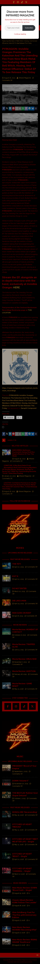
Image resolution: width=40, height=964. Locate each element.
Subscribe (29, 28)
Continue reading (20, 34)
